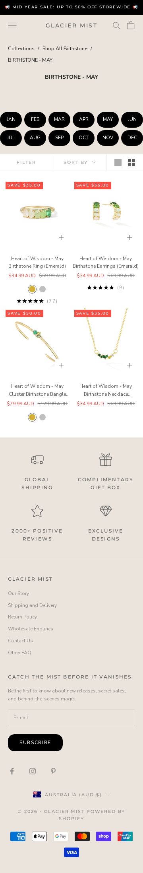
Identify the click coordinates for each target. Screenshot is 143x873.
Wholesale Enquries (30, 629)
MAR (59, 119)
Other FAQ (19, 652)
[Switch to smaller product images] (131, 162)
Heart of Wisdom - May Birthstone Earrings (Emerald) (106, 262)
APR (84, 119)
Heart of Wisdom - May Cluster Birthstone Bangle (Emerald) (37, 391)
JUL (11, 137)
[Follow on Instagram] (33, 771)
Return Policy (22, 617)
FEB (35, 119)
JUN (132, 119)
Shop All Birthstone (65, 48)
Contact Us (20, 641)
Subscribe (35, 742)
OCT (84, 137)
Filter (26, 162)
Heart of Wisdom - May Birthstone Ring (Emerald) (37, 262)
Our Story (18, 593)
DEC (132, 137)
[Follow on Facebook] (12, 771)
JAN (11, 119)
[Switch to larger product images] (118, 162)
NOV (107, 137)
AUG (35, 137)
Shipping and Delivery (32, 605)
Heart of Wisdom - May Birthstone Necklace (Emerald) (105, 391)
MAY (108, 119)
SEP (59, 137)
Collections (21, 48)
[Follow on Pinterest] (53, 771)
